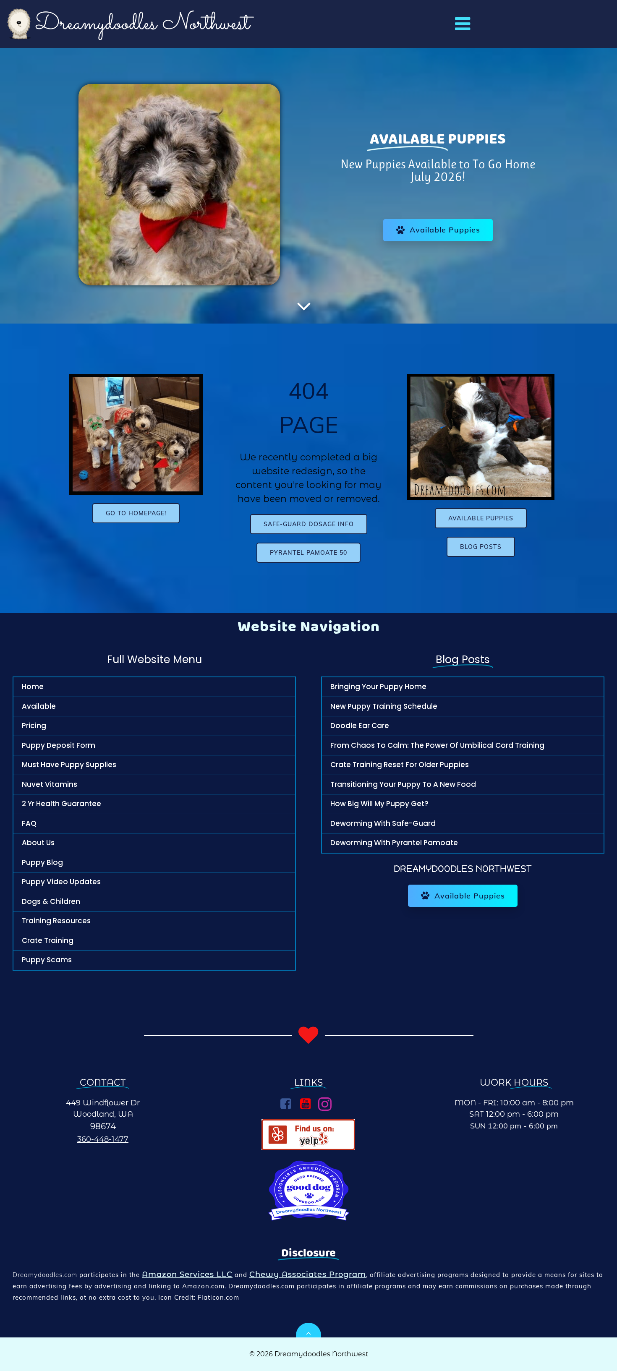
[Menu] (462, 24)
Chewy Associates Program (307, 1274)
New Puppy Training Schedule (383, 706)
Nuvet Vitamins (49, 784)
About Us (38, 843)
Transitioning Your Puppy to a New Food (403, 784)
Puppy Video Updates (61, 882)
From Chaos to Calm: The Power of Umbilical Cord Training (437, 745)
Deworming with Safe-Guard (383, 823)
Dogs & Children (51, 901)
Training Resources (56, 921)
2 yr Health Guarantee (61, 804)
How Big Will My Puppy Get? (379, 804)
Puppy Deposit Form (58, 745)
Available (39, 706)
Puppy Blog (42, 862)
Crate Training (47, 940)
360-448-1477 (102, 1139)
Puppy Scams (47, 960)
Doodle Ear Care (359, 726)
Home (33, 687)
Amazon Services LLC (187, 1274)
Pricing (34, 726)
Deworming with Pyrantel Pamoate (394, 843)
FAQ (29, 823)
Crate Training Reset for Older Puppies (399, 765)
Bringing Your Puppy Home (378, 687)
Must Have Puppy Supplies (69, 765)
